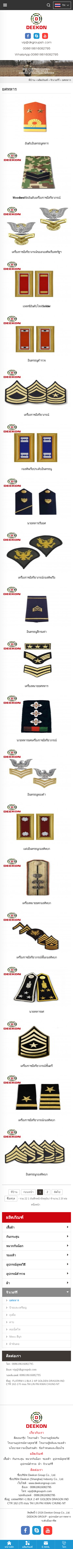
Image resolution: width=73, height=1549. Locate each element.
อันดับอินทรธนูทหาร (36, 143)
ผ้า (8, 1283)
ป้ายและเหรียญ (18, 1307)
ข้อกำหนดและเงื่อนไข (51, 1448)
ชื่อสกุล (11, 1198)
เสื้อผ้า (10, 1227)
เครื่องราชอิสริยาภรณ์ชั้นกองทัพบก (36, 957)
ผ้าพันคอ (14, 1343)
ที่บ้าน (32, 80)
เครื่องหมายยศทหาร (36, 686)
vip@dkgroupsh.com (37, 42)
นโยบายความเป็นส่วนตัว (23, 1448)
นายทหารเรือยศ (36, 523)
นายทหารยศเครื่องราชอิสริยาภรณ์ (37, 740)
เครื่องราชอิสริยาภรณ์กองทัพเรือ (36, 577)
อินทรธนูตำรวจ (37, 360)
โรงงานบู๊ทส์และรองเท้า (52, 1443)
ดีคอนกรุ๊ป (19, 1437)
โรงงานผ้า (33, 1437)
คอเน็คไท (14, 1329)
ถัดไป (57, 1192)
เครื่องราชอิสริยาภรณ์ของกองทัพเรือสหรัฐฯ (36, 252)
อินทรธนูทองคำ (36, 794)
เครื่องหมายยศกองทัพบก (36, 903)
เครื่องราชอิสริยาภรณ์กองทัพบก (36, 1120)
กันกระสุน (12, 1236)
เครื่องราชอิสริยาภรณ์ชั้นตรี (36, 1066)
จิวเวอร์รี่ (54, 80)
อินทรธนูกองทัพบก (36, 1174)
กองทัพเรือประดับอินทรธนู (36, 469)
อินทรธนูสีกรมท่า (36, 632)
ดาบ (11, 1322)
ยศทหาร (66, 80)
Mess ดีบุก (15, 1336)
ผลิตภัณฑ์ (43, 80)
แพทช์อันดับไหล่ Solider (36, 306)
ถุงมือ (12, 1314)
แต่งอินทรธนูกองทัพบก (36, 849)
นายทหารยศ (36, 1011)
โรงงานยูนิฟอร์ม (50, 1437)
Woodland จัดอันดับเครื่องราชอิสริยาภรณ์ (36, 197)
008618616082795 (36, 48)
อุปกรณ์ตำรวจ (15, 1273)
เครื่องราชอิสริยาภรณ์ (36, 415)
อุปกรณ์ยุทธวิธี (16, 1264)
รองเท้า (11, 1255)
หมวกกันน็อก (14, 1246)
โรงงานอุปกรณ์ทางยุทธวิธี (22, 1443)
